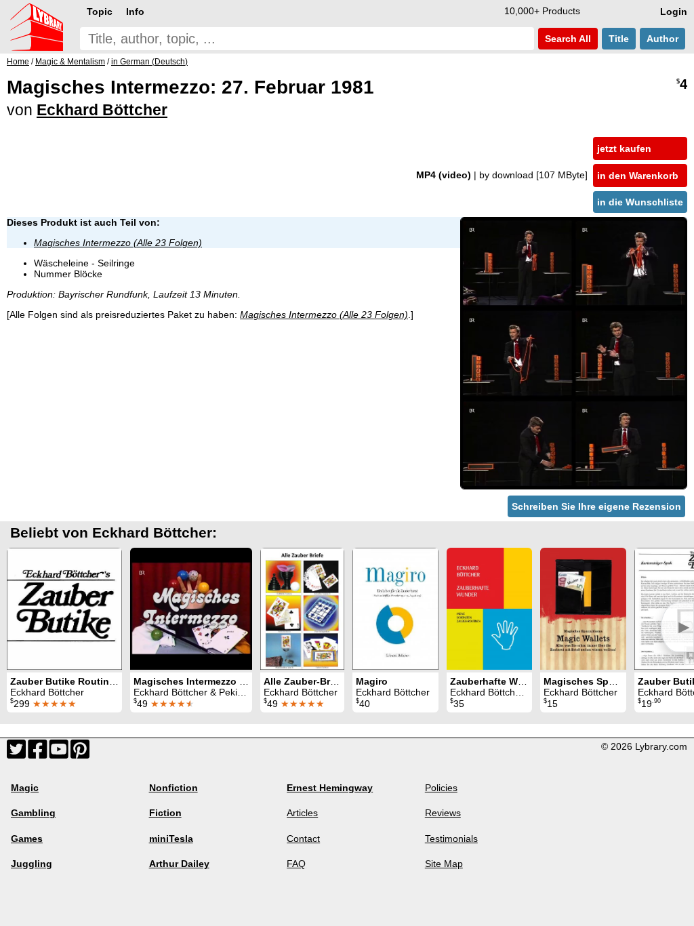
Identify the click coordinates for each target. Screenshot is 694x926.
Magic (25, 787)
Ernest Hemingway (330, 787)
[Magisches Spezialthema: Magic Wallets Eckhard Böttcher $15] (583, 609)
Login (673, 11)
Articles (302, 812)
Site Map (444, 863)
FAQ (296, 863)
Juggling (31, 863)
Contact (303, 838)
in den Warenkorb (637, 175)
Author (662, 38)
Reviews (443, 812)
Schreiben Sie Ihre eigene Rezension (596, 506)
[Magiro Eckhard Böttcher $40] (395, 609)
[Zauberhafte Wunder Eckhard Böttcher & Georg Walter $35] (489, 609)
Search (566, 38)
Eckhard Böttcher (102, 110)
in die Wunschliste (640, 202)
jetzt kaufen (624, 148)
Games (27, 838)
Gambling (33, 812)
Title (619, 38)
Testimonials (451, 838)
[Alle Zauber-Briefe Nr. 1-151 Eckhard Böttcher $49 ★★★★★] (302, 609)
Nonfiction (173, 787)
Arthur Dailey (179, 863)
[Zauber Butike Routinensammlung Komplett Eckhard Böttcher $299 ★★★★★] (64, 609)
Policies (441, 787)
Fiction (165, 812)
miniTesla (171, 838)
